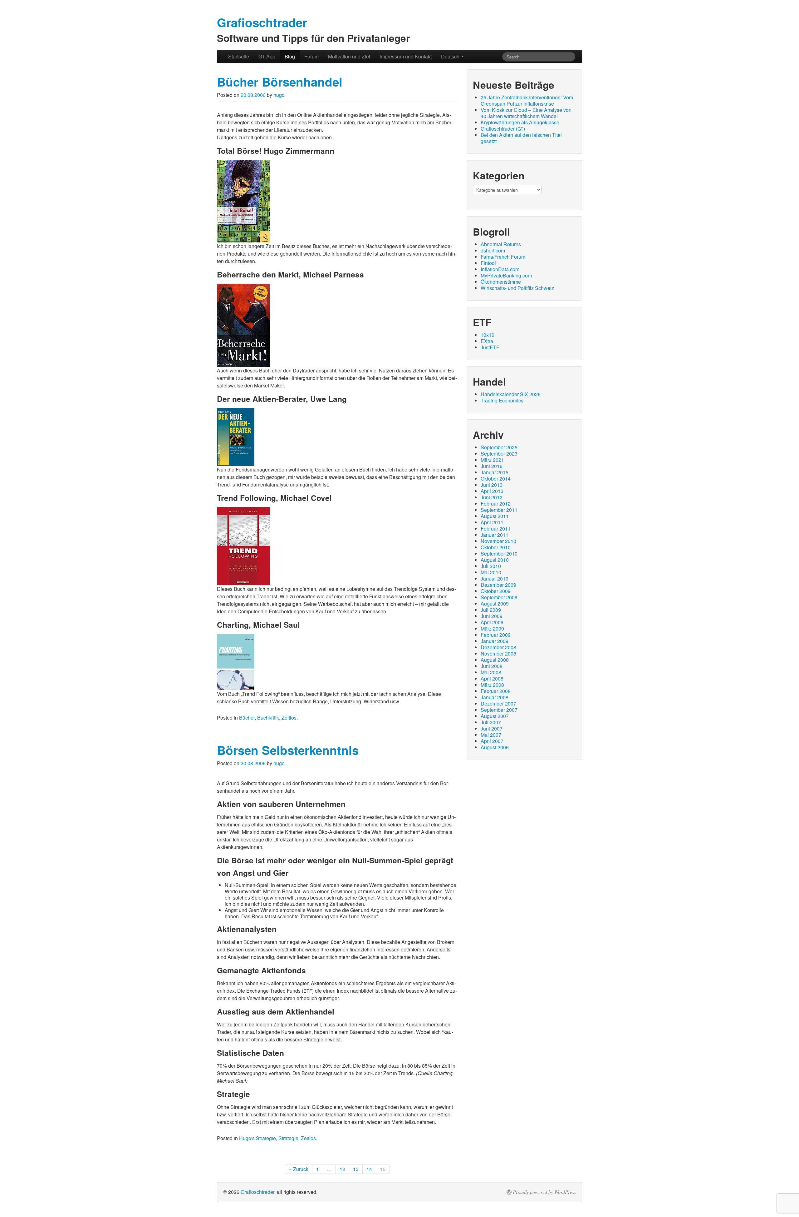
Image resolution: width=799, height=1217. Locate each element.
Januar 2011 (494, 534)
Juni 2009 (491, 616)
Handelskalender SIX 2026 (511, 394)
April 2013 (492, 491)
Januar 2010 (494, 578)
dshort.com (493, 250)
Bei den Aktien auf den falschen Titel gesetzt (521, 138)
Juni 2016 (491, 466)
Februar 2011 (496, 528)
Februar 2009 (496, 634)
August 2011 (495, 516)
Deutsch (451, 56)
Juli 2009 (491, 609)
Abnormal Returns (501, 244)
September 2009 (499, 597)
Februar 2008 (496, 691)
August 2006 (495, 747)
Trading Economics (502, 400)
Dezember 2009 (498, 584)
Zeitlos (289, 717)
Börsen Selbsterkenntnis (288, 750)
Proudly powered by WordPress (544, 1192)
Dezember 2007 (498, 703)
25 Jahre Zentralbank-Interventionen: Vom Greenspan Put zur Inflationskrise (527, 100)
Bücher (247, 717)
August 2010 (495, 559)
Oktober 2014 (496, 478)
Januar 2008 (494, 697)
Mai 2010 (491, 572)
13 (356, 1169)
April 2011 (492, 522)
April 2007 (492, 741)
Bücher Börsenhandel (279, 81)
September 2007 (499, 709)
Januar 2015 (494, 472)
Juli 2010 (491, 566)
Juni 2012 (491, 497)
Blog (290, 56)
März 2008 (492, 684)
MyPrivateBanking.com (506, 275)
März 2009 (492, 628)
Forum (311, 56)
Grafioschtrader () (503, 128)
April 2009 (492, 622)
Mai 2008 (491, 672)
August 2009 (495, 603)
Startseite (238, 56)
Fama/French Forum (503, 256)
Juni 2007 (491, 728)
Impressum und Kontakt (406, 56)
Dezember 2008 (498, 647)
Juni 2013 (491, 484)
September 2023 (499, 453)
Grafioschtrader (257, 1191)
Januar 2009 (494, 641)
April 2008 (492, 678)
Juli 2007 (491, 722)
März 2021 (492, 459)
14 (369, 1169)
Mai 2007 (491, 734)
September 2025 (499, 447)
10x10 (487, 334)
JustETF (490, 347)
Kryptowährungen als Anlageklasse (520, 122)
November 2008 (498, 653)
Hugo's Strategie (257, 1138)
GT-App (266, 56)
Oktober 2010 (496, 547)
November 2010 (498, 541)
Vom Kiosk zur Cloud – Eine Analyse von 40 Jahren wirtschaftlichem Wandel (526, 113)
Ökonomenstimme (501, 281)
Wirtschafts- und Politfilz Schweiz (517, 288)
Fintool (488, 263)
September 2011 (499, 509)
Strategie (288, 1138)
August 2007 (495, 716)
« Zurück (298, 1169)
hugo (279, 94)
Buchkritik (268, 717)
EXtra (487, 341)
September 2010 (499, 553)
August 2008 (495, 659)
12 (342, 1169)
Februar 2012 (496, 503)
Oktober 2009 (496, 591)
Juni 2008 (491, 666)
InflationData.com (500, 269)
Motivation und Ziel (349, 56)
